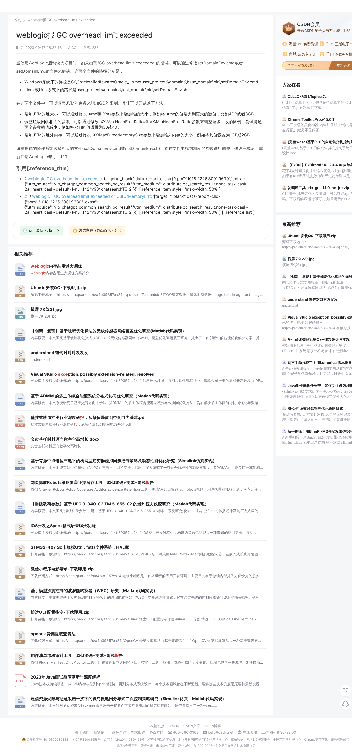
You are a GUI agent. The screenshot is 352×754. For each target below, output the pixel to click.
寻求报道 (138, 732)
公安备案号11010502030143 (47, 739)
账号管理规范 (340, 739)
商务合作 (119, 732)
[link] (17, 20)
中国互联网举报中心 (287, 739)
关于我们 (82, 732)
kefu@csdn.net (220, 732)
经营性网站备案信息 (161, 739)
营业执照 (184, 746)
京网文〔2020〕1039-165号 (124, 739)
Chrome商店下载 (316, 739)
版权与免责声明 (127, 746)
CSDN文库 (191, 726)
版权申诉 (147, 746)
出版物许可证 (165, 746)
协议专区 (156, 732)
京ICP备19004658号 (86, 739)
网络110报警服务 (258, 739)
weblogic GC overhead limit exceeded (65, 178)
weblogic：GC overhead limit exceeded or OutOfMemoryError (93, 196)
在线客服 (250, 732)
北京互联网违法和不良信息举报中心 (203, 739)
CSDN (174, 726)
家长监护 (237, 739)
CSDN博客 (212, 726)
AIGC (72, 47)
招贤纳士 (101, 732)
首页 (17, 20)
